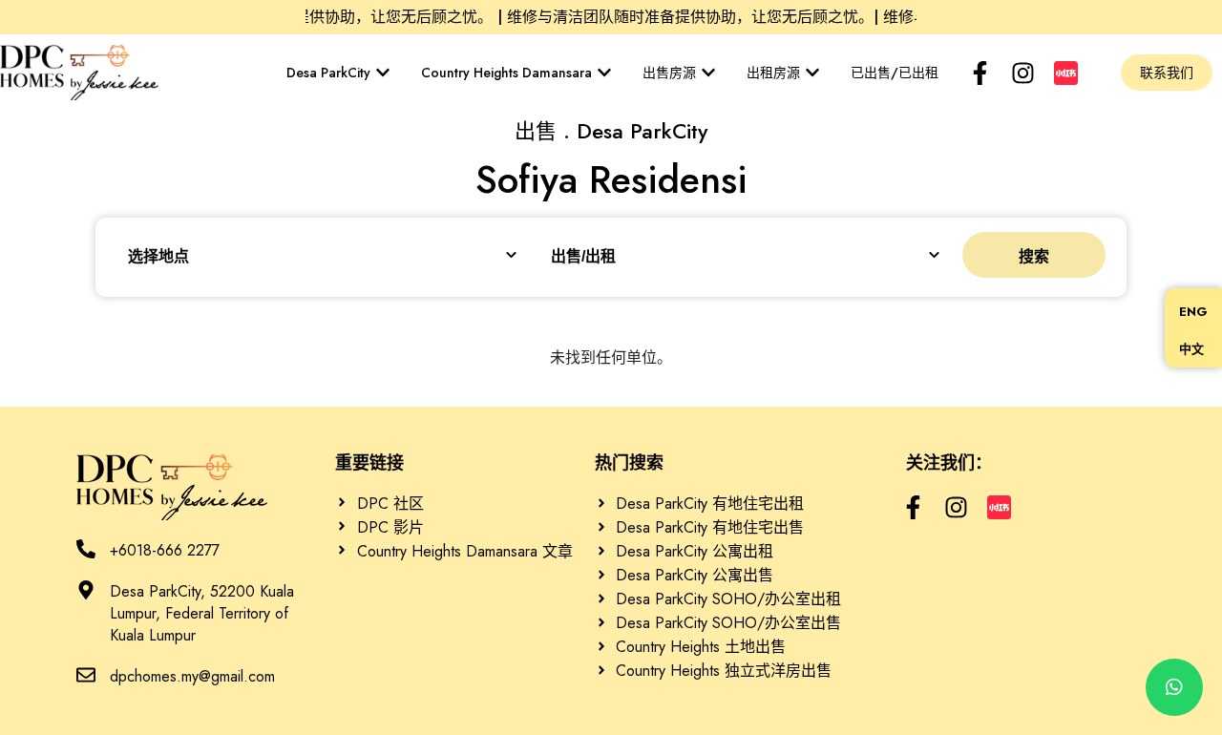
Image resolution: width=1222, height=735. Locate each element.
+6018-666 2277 (165, 550)
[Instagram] (1023, 73)
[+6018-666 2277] (85, 548)
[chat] (1174, 687)
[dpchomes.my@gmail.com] (85, 674)
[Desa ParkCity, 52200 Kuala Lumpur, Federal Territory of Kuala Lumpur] (85, 589)
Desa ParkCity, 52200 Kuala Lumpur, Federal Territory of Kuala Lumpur (202, 613)
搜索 (1034, 256)
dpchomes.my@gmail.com (192, 676)
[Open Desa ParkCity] (382, 72)
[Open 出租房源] (812, 72)
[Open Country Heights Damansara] (604, 72)
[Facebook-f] (980, 73)
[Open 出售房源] (708, 72)
